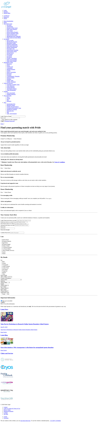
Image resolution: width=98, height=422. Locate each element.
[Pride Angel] (7, 7)
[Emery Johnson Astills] (7, 402)
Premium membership (12, 44)
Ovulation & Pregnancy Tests (14, 108)
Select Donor (8, 192)
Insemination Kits (11, 104)
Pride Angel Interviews (12, 46)
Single (3, 294)
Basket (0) (6, 17)
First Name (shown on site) (7, 223)
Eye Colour (3, 286)
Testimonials (10, 26)
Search (5, 18)
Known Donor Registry (12, 32)
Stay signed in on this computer (9, 119)
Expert (3, 252)
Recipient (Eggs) (6, 244)
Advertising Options (12, 88)
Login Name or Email (6, 116)
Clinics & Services (8, 83)
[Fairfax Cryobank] (7, 378)
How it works (10, 40)
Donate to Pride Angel (12, 28)
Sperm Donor (5, 239)
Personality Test (10, 48)
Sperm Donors (10, 52)
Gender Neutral (6, 266)
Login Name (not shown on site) (8, 220)
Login (5, 10)
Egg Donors (10, 54)
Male (3, 261)
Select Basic (8, 168)
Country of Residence (6, 278)
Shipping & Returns (8, 411)
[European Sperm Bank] (7, 362)
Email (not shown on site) (7, 222)
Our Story (9, 25)
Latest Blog (4, 335)
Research (9, 101)
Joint (8, 294)
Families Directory (11, 94)
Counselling (10, 68)
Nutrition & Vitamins (12, 109)
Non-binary (5, 269)
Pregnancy (9, 73)
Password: (3, 118)
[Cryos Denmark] (7, 370)
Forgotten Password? (10, 121)
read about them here (25, 420)
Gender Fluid (5, 268)
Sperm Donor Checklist (12, 50)
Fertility (8, 70)
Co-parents (9, 55)
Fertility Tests (10, 80)
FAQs (8, 65)
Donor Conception (11, 72)
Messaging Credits (11, 43)
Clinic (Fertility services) (8, 250)
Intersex (4, 272)
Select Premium (17, 138)
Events (8, 98)
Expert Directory (11, 87)
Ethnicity (3, 281)
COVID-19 (6, 15)
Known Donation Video (12, 33)
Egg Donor (5, 242)
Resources (9, 64)
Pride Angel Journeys (12, 29)
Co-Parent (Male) (6, 249)
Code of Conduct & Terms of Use (12, 408)
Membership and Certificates (14, 36)
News (8, 97)
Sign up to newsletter (7, 301)
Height (2, 284)
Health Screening (11, 69)
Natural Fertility (10, 77)
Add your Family (11, 93)
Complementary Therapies (13, 76)
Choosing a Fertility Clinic (13, 84)
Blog (8, 99)
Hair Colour (3, 289)
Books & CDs (10, 111)
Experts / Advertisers (12, 58)
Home (5, 22)
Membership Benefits (12, 41)
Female (4, 263)
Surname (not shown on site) (7, 225)
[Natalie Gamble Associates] (7, 386)
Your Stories (10, 30)
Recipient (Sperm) (6, 241)
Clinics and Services (7, 353)
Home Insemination (8, 21)
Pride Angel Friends (11, 61)
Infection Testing (11, 105)
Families (6, 91)
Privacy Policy (7, 410)
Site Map (6, 414)
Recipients (9, 57)
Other (3, 274)
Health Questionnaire (12, 47)
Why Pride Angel (8, 23)
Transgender (5, 264)
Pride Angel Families (12, 59)
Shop (5, 102)
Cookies (6, 412)
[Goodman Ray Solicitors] (7, 394)
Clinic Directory (11, 86)
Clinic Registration (11, 90)
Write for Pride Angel (12, 35)
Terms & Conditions (59, 162)
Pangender (4, 271)
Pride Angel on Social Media (14, 37)
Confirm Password (5, 232)
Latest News (4, 309)
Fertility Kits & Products (13, 106)
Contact (5, 407)
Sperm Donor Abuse (12, 51)
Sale (8, 112)
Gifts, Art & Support (12, 113)
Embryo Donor (6, 245)
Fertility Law (10, 66)
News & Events (7, 95)
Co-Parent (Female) (7, 247)
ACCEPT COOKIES (55, 420)
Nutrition (9, 79)
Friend (3, 253)
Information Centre (8, 62)
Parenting (9, 75)
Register (6, 11)
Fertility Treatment (11, 81)
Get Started (6, 39)
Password (3, 226)
